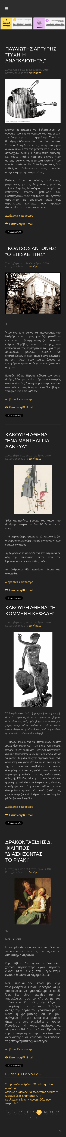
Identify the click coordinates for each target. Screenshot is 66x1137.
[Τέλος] (36, 1117)
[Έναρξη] (8, 1112)
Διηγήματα (35, 73)
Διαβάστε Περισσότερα (19, 215)
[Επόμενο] (30, 1117)
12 (32, 1112)
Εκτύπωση (15, 224)
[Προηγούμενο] (14, 1112)
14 (45, 1112)
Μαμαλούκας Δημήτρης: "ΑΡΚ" (23, 1095)
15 (51, 1112)
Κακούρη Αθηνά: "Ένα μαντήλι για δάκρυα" (27, 440)
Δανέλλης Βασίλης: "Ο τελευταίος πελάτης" (31, 1092)
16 (57, 1112)
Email (29, 224)
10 (20, 1112)
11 (26, 1112)
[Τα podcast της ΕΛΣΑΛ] (16, 23)
